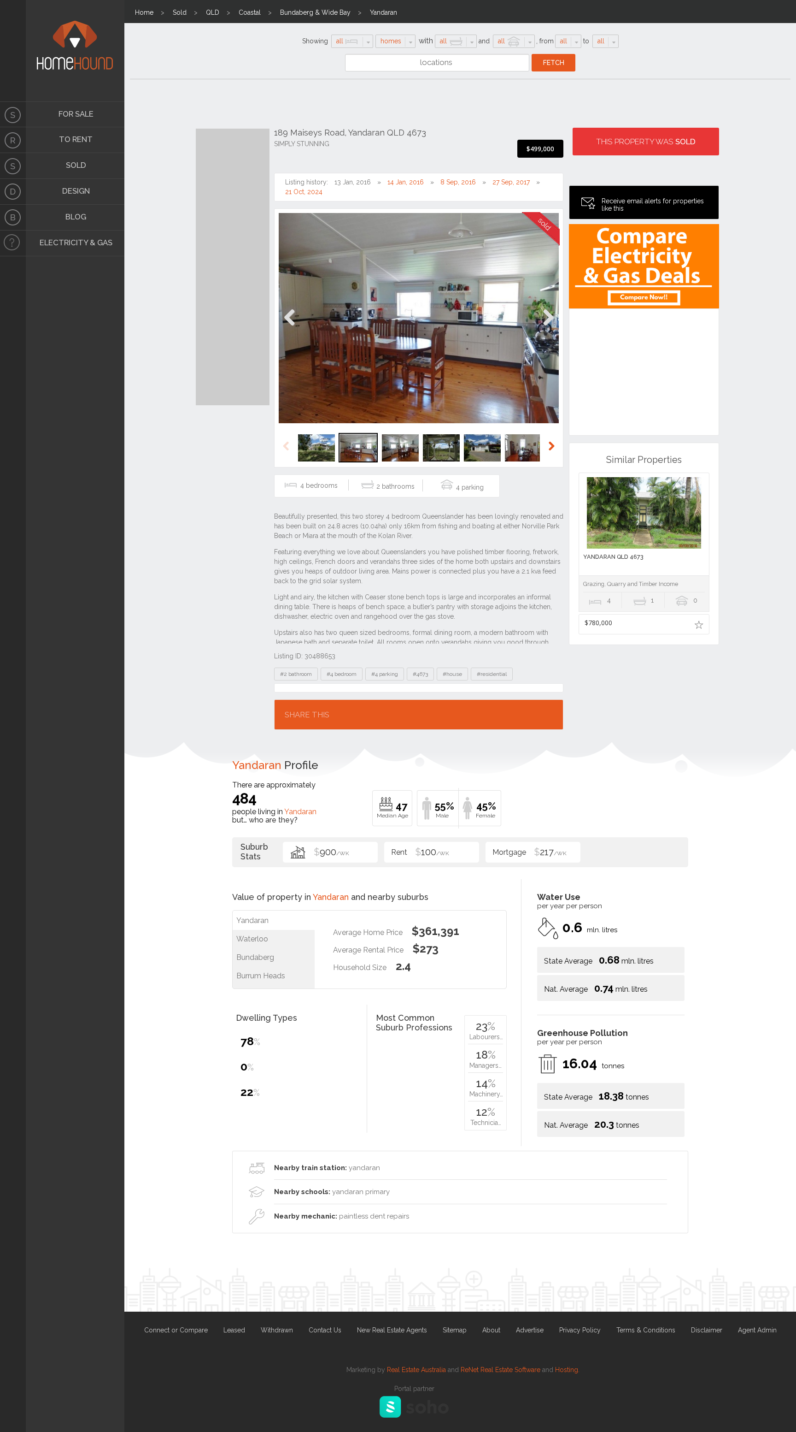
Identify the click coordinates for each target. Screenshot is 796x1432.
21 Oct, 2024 (303, 191)
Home (144, 12)
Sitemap (455, 1330)
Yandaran (383, 12)
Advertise (530, 1330)
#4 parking (384, 674)
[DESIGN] (13, 192)
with (426, 40)
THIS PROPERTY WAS (646, 141)
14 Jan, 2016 (405, 182)
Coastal (250, 12)
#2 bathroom (296, 674)
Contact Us (325, 1330)
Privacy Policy (580, 1330)
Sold (180, 12)
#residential (492, 674)
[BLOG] (13, 218)
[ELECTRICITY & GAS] (13, 243)
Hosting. (567, 1369)
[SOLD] (13, 166)
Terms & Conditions (645, 1330)
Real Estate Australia (416, 1369)
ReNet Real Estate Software (500, 1369)
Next (554, 454)
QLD (212, 12)
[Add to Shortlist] (699, 624)
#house (452, 674)
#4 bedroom (342, 674)
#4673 (420, 674)
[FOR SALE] (13, 114)
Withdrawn (277, 1330)
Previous (286, 454)
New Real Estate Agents (392, 1330)
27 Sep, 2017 (511, 182)
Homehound (13, 50)
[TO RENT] (13, 140)
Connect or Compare (176, 1330)
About (491, 1330)
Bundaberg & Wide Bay (315, 12)
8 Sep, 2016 (458, 182)
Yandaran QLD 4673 (613, 556)
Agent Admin (757, 1330)
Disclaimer (706, 1330)
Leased (234, 1330)
